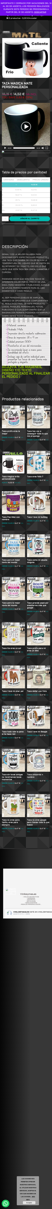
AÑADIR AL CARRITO (29, 218)
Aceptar (29, 1203)
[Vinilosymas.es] (11, 892)
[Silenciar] (43, 148)
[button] (26, 127)
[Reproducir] (5, 148)
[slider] (24, 148)
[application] (26, 127)
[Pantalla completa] (47, 148)
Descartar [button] (40, 12)
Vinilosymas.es (21, 912)
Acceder (33, 18)
